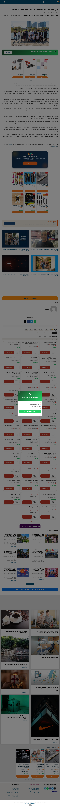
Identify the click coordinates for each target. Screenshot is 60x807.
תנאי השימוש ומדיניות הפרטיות (30, 803)
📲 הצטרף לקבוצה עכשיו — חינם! (30, 411)
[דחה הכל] (58, 803)
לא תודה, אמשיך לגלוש (30, 414)
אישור (30, 805)
